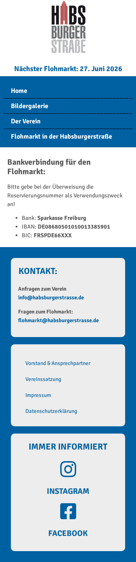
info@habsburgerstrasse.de (51, 297)
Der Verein (26, 121)
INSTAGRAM (68, 491)
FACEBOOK (68, 533)
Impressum (38, 395)
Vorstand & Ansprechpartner (57, 363)
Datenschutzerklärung (51, 411)
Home (19, 91)
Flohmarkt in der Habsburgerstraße (61, 136)
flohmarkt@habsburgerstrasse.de (58, 320)
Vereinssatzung (43, 379)
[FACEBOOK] (68, 511)
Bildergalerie (29, 106)
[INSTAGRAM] (68, 469)
